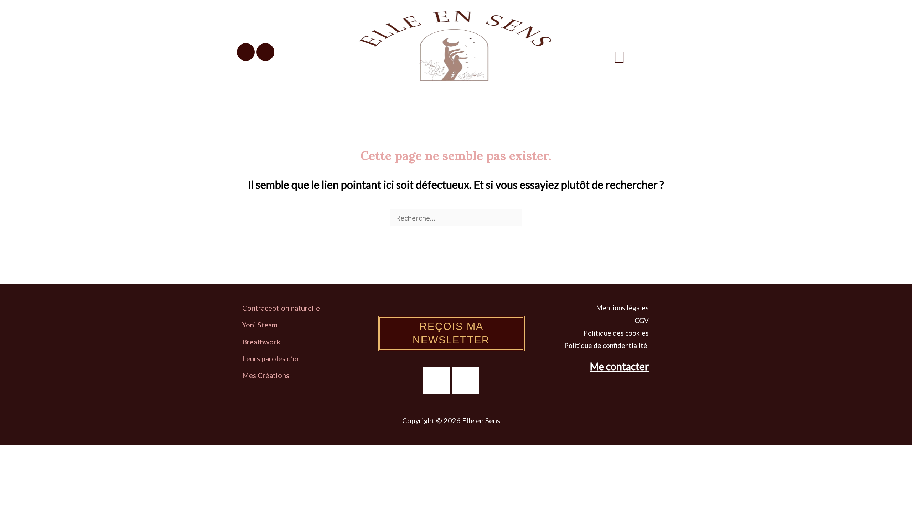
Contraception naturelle (281, 308)
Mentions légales (622, 308)
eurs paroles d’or (273, 358)
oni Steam (262, 324)
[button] (619, 57)
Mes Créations (266, 375)
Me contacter (619, 366)
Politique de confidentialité (606, 345)
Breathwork (261, 341)
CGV (641, 320)
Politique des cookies (616, 333)
